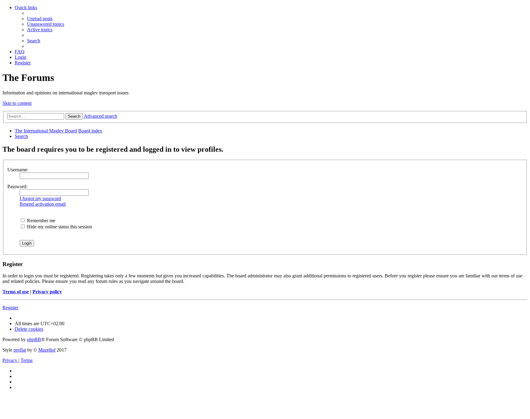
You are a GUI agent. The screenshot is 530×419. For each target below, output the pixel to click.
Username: (17, 169)
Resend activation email (43, 204)
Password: (17, 186)
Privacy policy (47, 291)
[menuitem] (39, 18)
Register (10, 307)
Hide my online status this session (59, 226)
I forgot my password (40, 198)
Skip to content (17, 103)
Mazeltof (47, 349)
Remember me (40, 220)
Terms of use (15, 291)
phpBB (34, 339)
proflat (19, 349)
